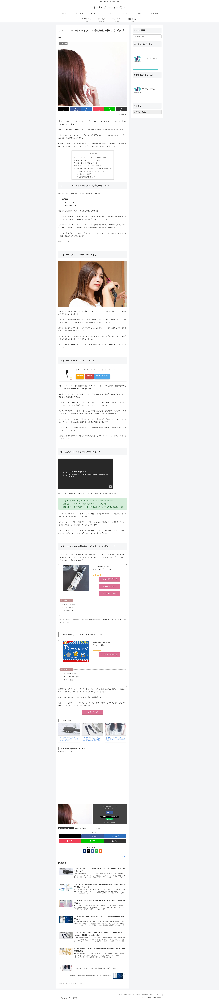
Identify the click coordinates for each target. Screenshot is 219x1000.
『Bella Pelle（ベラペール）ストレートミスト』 (92, 171)
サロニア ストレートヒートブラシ (92, 828)
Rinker (82, 371)
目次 (90, 153)
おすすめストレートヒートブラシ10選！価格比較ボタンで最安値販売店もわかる (115, 739)
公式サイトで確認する (110, 655)
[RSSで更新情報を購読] (100, 851)
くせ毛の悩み (63, 828)
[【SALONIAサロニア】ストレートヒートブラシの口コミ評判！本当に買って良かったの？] (69, 729)
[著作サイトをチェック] (84, 851)
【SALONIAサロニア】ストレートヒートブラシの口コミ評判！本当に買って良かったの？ (69, 739)
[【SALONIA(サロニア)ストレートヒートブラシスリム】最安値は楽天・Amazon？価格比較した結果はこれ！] (92, 729)
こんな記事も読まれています (86, 177)
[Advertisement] (92, 781)
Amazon (80, 375)
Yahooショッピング (102, 375)
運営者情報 (145, 994)
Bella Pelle (78, 828)
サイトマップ (136, 994)
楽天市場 (89, 375)
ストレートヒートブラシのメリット (86, 163)
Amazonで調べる (110, 586)
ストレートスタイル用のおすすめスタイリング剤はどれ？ (93, 168)
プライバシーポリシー (156, 994)
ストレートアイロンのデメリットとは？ (87, 160)
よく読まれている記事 (84, 174)
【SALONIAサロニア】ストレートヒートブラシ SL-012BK (95, 370)
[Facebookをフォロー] (92, 851)
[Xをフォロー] (88, 851)
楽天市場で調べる (110, 579)
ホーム (120, 994)
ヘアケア (71, 828)
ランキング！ (94, 712)
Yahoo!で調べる (110, 593)
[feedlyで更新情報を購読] (96, 851)
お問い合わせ (127, 994)
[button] (121, 109)
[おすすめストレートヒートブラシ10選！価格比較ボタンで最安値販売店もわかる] (115, 729)
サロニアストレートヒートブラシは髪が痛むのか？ (91, 157)
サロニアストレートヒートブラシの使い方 (88, 165)
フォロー (110, 812)
